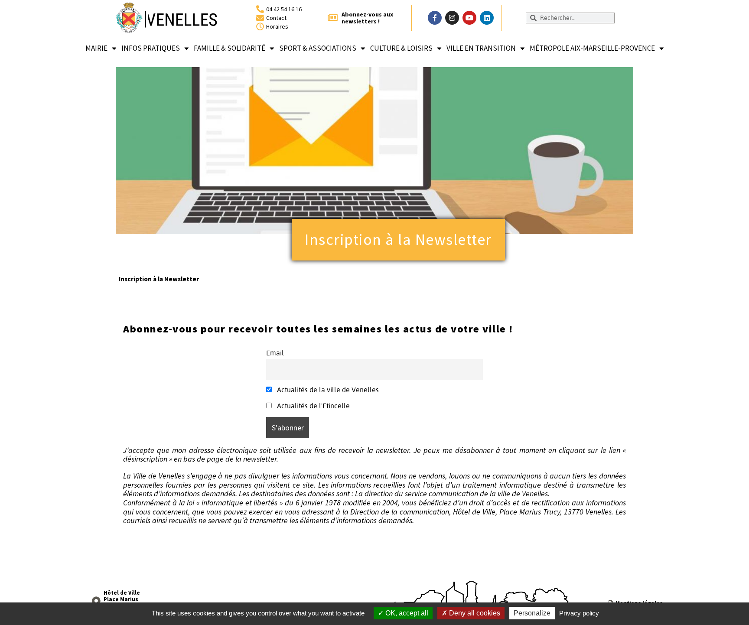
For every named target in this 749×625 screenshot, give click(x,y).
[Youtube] (469, 18)
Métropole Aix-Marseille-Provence (592, 48)
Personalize (532, 613)
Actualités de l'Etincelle (312, 405)
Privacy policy (579, 613)
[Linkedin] (487, 18)
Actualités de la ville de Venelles (327, 389)
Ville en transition (481, 48)
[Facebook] (435, 18)
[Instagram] (452, 18)
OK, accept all (406, 613)
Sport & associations (317, 48)
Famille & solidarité (229, 48)
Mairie (96, 48)
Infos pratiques (150, 48)
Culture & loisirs (401, 48)
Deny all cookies (473, 613)
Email (275, 352)
